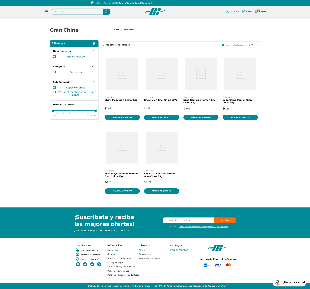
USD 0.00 (57, 115)
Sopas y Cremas (75, 87)
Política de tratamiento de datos (193, 227)
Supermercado (76, 56)
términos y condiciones (217, 227)
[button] (74, 51)
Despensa (76, 72)
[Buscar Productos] (106, 12)
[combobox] (81, 12)
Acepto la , (199, 227)
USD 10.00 (91, 115)
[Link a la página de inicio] (118, 29)
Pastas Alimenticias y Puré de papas (76, 93)
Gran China (129, 29)
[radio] (223, 44)
